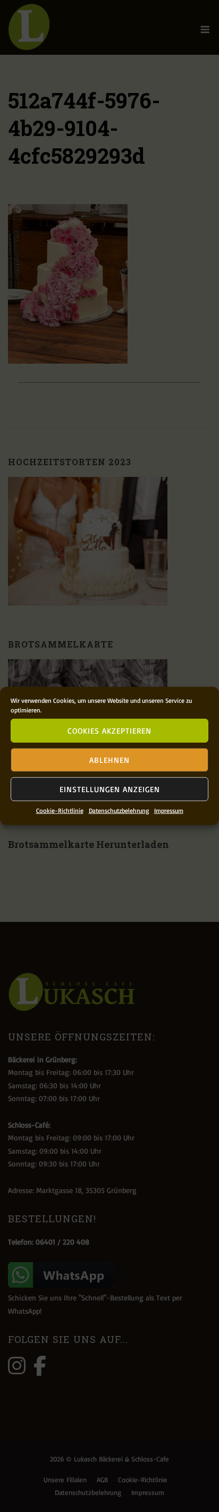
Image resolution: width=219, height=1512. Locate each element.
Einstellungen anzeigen (110, 789)
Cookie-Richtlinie (59, 810)
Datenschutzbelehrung (119, 810)
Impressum (168, 810)
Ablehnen (109, 759)
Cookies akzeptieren (109, 730)
